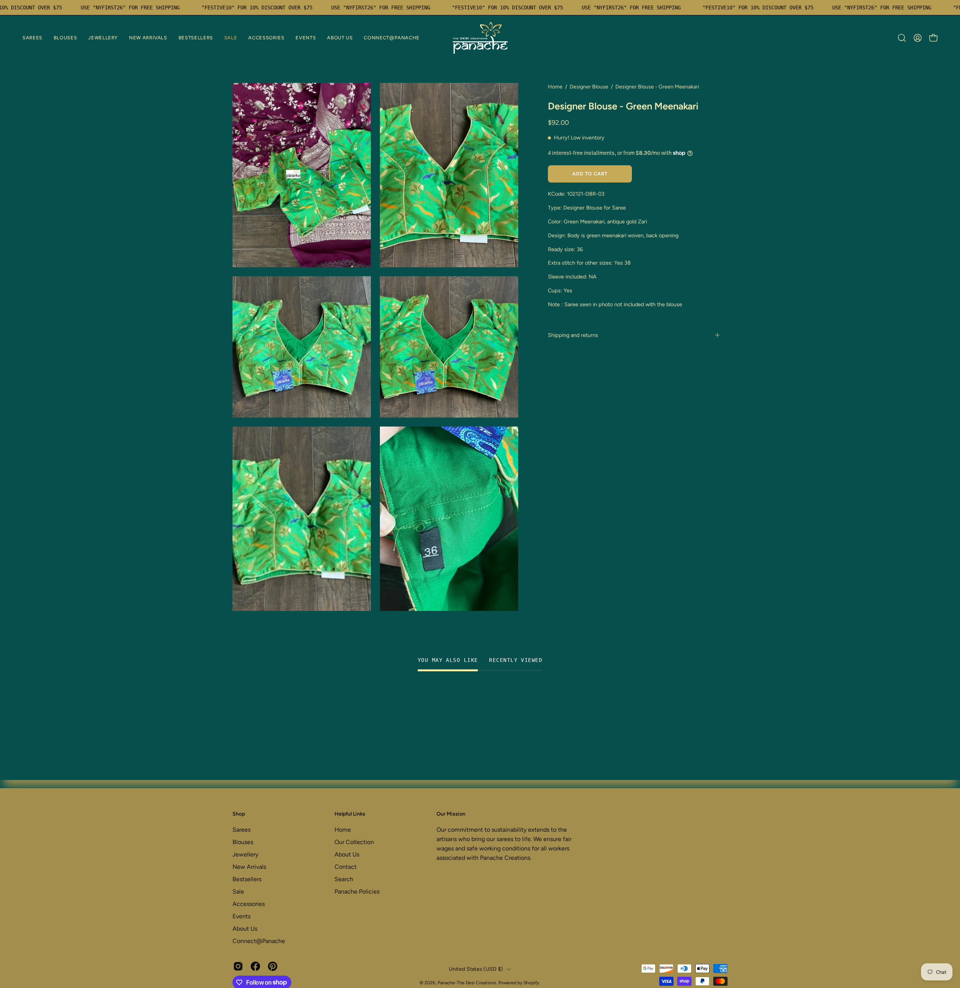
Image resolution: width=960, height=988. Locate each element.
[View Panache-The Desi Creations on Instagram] (238, 966)
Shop (238, 814)
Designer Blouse (589, 87)
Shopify (531, 982)
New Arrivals (249, 866)
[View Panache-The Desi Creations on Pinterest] (272, 966)
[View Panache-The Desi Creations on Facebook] (255, 966)
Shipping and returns (573, 335)
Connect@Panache (258, 941)
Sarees (241, 829)
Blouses (242, 842)
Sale (238, 891)
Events (241, 916)
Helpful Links (349, 814)
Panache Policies (357, 891)
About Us (244, 928)
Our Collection (354, 842)
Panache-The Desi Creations (467, 982)
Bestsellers (246, 879)
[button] (32, 37)
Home (555, 87)
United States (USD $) (476, 969)
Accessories (248, 903)
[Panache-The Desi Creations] (480, 38)
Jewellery (245, 854)
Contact (345, 866)
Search (343, 879)
